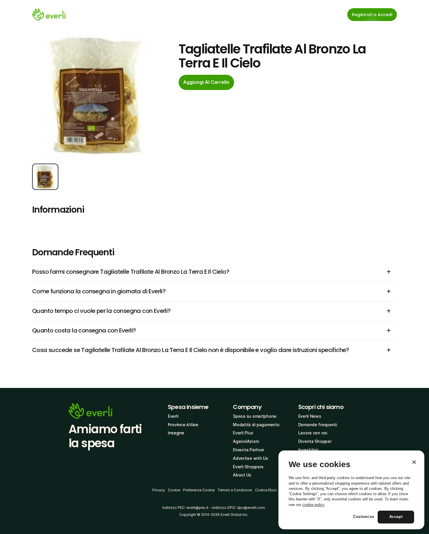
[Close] (414, 462)
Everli (173, 416)
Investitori (308, 449)
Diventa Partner (248, 449)
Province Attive (183, 425)
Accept (396, 517)
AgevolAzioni (246, 441)
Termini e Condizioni (234, 490)
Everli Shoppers (248, 466)
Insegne (176, 433)
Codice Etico (266, 490)
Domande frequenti (317, 424)
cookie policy (313, 504)
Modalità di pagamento (256, 424)
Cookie (174, 490)
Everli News (309, 416)
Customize (363, 517)
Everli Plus (243, 432)
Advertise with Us (250, 458)
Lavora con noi (312, 432)
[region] (351, 489)
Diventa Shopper (315, 441)
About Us (242, 474)
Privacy (158, 490)
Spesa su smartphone (254, 416)
